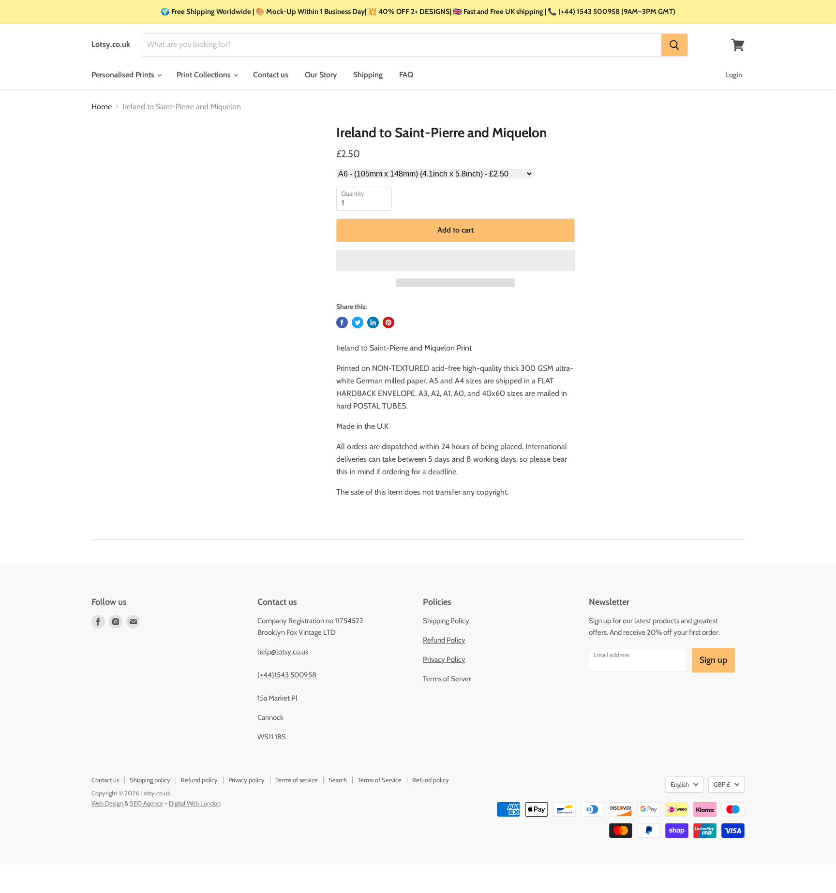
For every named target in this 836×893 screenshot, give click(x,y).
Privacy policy (246, 780)
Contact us (270, 74)
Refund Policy (444, 640)
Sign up (713, 660)
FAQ (406, 74)
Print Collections (205, 74)
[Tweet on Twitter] (357, 322)
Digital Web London (195, 803)
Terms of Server (447, 678)
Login (733, 75)
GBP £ (722, 784)
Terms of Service (380, 780)
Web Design (107, 803)
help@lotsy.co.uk (283, 651)
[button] (455, 260)
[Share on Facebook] (342, 322)
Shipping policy (150, 780)
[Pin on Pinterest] (388, 322)
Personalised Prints (123, 74)
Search (337, 780)
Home (101, 106)
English (680, 784)
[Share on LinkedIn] (373, 322)
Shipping (368, 74)
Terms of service (296, 780)
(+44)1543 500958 (286, 675)
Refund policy (199, 780)
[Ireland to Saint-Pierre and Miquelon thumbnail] (108, 152)
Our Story (321, 74)
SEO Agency (146, 803)
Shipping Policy (446, 620)
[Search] (674, 45)
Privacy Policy (444, 659)
